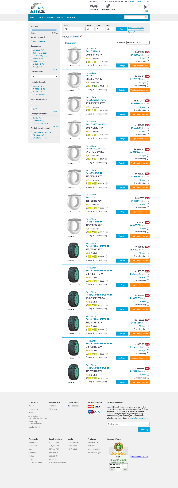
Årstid (66, 25)
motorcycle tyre (94, 452)
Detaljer (122, 66)
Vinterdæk (72, 446)
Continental (33, 446)
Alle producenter (35, 463)
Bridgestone (33, 442)
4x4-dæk (91, 446)
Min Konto (146, 1)
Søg (121, 29)
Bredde (88, 25)
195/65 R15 (53, 452)
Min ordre (70, 17)
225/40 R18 (54, 449)
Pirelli (30, 459)
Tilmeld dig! (143, 430)
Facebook (74, 406)
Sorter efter (120, 42)
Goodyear (32, 452)
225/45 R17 (54, 446)
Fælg (108, 25)
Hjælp (132, 1)
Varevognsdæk (94, 449)
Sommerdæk (73, 442)
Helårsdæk (72, 449)
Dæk (32, 17)
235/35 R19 (53, 456)
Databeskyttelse (35, 427)
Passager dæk (93, 442)
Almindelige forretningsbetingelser (37, 417)
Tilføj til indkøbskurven (139, 66)
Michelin (31, 456)
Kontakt (138, 1)
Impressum (33, 409)
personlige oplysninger (139, 418)
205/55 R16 (54, 442)
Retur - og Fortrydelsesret (35, 422)
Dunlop (31, 449)
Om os (60, 17)
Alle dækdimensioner (57, 463)
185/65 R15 (53, 459)
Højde (98, 25)
